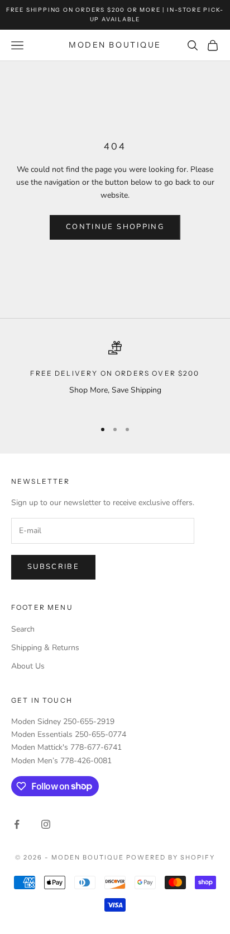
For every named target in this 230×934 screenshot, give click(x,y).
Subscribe (53, 567)
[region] (115, 375)
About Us (28, 666)
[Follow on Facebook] (16, 824)
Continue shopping (115, 227)
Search (23, 629)
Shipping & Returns (45, 647)
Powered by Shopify (170, 857)
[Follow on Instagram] (45, 824)
